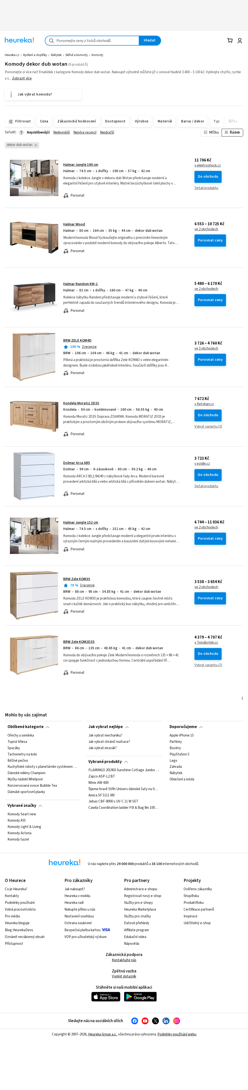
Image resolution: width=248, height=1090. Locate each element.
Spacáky (14, 747)
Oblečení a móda (182, 779)
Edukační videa (135, 936)
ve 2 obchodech (206, 229)
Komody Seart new (22, 814)
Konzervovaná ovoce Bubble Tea (32, 785)
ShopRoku (191, 895)
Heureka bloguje (17, 923)
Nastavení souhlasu (79, 916)
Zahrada (176, 766)
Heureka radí (74, 902)
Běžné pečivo (18, 760)
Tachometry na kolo (22, 754)
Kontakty (12, 895)
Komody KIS (17, 820)
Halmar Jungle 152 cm (80, 522)
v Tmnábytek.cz (206, 642)
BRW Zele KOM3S (76, 579)
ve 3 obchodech (206, 348)
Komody (97, 55)
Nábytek (56, 55)
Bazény (175, 747)
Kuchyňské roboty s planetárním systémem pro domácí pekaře (43, 766)
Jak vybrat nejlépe (105, 727)
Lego (173, 760)
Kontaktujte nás (124, 960)
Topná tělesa (17, 741)
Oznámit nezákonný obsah (25, 936)
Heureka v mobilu (77, 895)
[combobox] (92, 41)
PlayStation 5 (179, 754)
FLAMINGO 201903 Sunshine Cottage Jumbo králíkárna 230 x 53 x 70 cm (124, 770)
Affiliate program (136, 930)
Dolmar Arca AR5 (76, 462)
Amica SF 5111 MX (101, 795)
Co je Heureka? (16, 889)
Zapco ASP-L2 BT (101, 776)
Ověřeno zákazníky (198, 889)
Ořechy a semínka (21, 735)
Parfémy (176, 741)
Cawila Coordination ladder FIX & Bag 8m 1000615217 (124, 808)
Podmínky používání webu (176, 1034)
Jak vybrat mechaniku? (105, 735)
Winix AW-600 (98, 782)
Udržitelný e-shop (197, 923)
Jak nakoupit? (74, 889)
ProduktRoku (194, 902)
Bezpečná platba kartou (82, 930)
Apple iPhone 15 (182, 735)
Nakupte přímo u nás (79, 909)
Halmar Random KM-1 (80, 284)
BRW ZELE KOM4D (77, 340)
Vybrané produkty (105, 762)
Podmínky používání (20, 902)
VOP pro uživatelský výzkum (85, 936)
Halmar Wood (74, 224)
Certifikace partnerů (199, 909)
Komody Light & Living (24, 826)
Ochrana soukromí (78, 923)
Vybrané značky (22, 806)
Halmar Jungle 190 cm (80, 164)
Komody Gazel (18, 839)
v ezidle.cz (202, 463)
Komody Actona (19, 833)
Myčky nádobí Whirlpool (25, 779)
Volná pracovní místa (20, 909)
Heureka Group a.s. (102, 1034)
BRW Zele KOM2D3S (78, 641)
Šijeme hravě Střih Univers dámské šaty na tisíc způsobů (124, 789)
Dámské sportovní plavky (26, 791)
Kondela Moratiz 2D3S (81, 403)
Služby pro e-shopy (138, 902)
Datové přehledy (136, 923)
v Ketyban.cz (204, 404)
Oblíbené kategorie (26, 727)
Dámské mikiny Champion (27, 773)
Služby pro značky (137, 916)
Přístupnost (14, 943)
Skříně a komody (76, 55)
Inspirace (190, 916)
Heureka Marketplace (140, 909)
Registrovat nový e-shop (142, 895)
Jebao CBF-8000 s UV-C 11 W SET (113, 801)
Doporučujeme (183, 727)
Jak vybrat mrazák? (102, 747)
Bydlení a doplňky (35, 55)
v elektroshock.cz (207, 165)
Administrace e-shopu (140, 889)
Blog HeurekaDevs (19, 930)
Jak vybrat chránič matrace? (109, 741)
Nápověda (131, 943)
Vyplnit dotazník (124, 976)
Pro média (12, 916)
